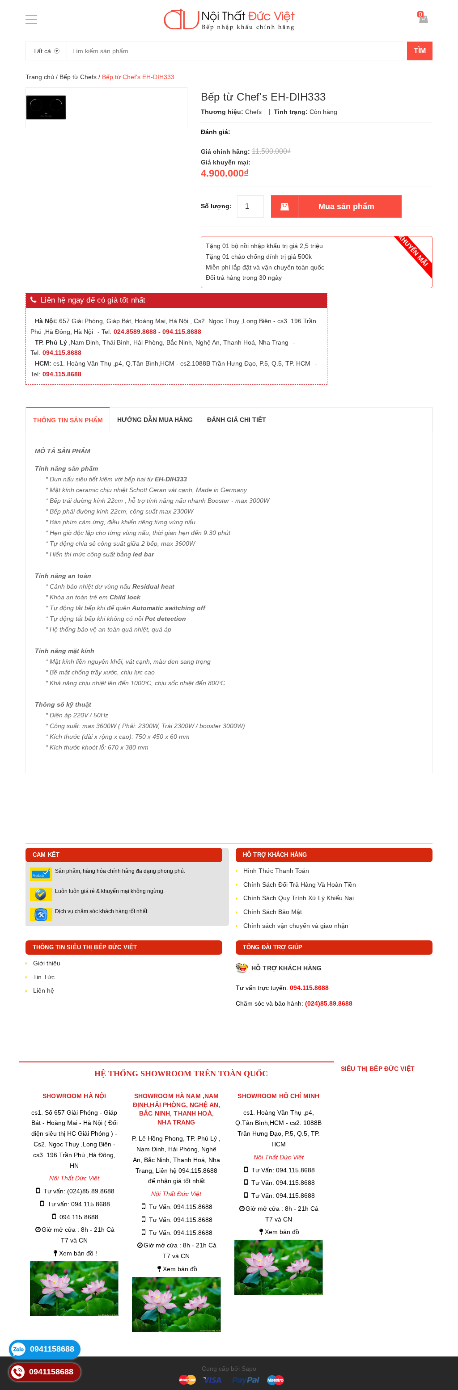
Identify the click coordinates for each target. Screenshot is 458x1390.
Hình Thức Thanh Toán (276, 870)
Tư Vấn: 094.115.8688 (180, 1206)
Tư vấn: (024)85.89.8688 (78, 1191)
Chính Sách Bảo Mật (272, 911)
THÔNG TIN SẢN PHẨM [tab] (68, 420)
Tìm (420, 51)
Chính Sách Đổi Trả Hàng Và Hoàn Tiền (299, 884)
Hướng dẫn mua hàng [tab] (155, 419)
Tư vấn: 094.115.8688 (78, 1204)
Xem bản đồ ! (78, 1253)
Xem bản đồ (180, 1268)
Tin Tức (44, 977)
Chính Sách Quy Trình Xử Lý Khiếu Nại (298, 897)
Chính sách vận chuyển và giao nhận (295, 925)
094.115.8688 (78, 1217)
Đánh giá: (215, 131)
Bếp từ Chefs (78, 76)
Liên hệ (43, 990)
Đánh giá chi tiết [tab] (236, 419)
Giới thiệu (46, 963)
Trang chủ (39, 76)
